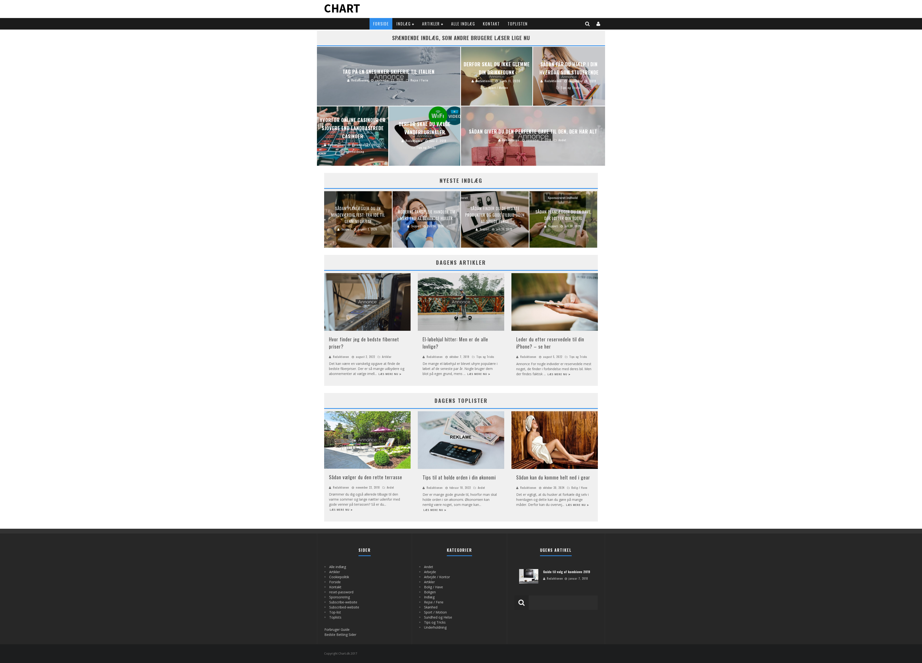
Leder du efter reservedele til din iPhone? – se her (550, 343)
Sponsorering (339, 597)
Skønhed (430, 607)
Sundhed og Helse (438, 617)
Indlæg (403, 24)
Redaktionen (341, 357)
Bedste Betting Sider (340, 634)
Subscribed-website (344, 607)
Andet (390, 487)
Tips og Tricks (485, 357)
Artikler (431, 24)
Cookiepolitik (339, 577)
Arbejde (430, 572)
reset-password (341, 592)
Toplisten (518, 24)
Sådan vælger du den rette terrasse (365, 477)
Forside (381, 24)
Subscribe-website (343, 602)
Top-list (335, 612)
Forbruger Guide (337, 629)
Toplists (335, 617)
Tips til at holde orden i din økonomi (459, 477)
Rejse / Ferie (433, 602)
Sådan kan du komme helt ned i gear (553, 477)
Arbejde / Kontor (437, 577)
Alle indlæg (463, 24)
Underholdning (435, 627)
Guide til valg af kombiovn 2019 (566, 571)
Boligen (430, 592)
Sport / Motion (435, 612)
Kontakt (491, 24)
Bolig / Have (579, 488)
